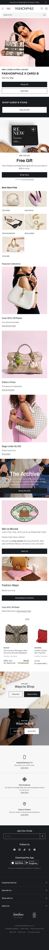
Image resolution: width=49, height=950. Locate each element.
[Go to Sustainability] (34, 915)
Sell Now (24, 91)
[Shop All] (24, 57)
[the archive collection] (24, 478)
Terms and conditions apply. (27, 179)
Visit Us (24, 551)
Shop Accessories (8, 233)
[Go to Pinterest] (34, 849)
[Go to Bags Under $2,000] (24, 418)
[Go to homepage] (25, 8)
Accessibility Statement (12, 928)
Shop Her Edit (24, 110)
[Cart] (46, 8)
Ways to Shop (32, 694)
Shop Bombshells (8, 390)
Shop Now (24, 175)
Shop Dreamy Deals (9, 326)
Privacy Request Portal (37, 928)
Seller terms (12, 932)
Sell (8, 8)
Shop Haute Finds (24, 611)
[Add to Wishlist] (27, 619)
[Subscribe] (42, 836)
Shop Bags (6, 210)
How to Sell (32, 731)
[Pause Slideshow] (45, 2)
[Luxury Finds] (24, 150)
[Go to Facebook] (14, 849)
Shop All (24, 84)
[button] (24, 14)
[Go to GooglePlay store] (31, 864)
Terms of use (22, 932)
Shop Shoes (29, 210)
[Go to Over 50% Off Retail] (24, 290)
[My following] (42, 8)
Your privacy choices (33, 932)
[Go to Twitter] (29, 849)
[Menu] (2, 8)
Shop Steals (6, 454)
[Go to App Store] (18, 864)
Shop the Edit (24, 491)
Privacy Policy (24, 928)
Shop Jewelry (29, 233)
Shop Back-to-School (24, 598)
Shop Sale (5, 256)
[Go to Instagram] (19, 849)
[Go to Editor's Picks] (24, 354)
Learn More (24, 768)
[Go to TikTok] (24, 849)
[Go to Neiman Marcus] (18, 915)
